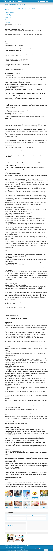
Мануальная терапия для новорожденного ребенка (17, 507)
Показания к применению (8, 11)
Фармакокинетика (7, 22)
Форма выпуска (7, 9)
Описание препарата (8, 10)
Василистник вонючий (9, 529)
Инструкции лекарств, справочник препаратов (19, 4)
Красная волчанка (8, 526)
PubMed (28, 534)
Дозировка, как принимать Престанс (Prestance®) (11, 13)
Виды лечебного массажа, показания (43, 507)
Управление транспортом (8, 15)
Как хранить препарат (8, 17)
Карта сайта (28, 545)
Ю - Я (34, 8)
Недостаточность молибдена (10, 525)
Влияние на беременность (8, 14)
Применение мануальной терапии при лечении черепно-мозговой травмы (26, 507)
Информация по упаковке (8, 19)
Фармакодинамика (7, 21)
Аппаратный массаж (35, 506)
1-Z (18, 8)
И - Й (24, 8)
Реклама (21, 545)
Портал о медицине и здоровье (9, 4)
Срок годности (7, 18)
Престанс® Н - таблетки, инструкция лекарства (15, 515)
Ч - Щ (32, 8)
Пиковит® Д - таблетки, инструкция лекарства (36, 515)
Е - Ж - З (22, 8)
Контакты (25, 545)
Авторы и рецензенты (11, 545)
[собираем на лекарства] (15, 538)
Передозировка (7, 16)
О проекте (6, 545)
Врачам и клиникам (17, 545)
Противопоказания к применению (9, 12)
